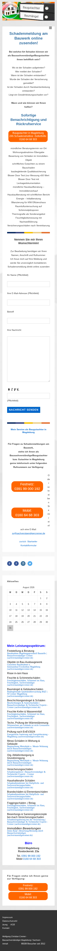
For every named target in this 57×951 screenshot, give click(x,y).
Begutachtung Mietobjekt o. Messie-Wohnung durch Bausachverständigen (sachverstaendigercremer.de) (27, 748)
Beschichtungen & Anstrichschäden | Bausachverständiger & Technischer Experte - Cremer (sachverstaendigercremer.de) (27, 705)
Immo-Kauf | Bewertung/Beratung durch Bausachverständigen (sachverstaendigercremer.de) (25, 833)
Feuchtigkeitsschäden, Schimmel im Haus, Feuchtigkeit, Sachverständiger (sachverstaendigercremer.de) (26, 682)
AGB (12, 924)
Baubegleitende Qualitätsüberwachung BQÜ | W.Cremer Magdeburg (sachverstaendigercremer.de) (27, 694)
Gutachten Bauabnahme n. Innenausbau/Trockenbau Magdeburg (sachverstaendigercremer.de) (23, 667)
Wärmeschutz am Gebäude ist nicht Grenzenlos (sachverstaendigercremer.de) (28, 726)
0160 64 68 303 (32, 859)
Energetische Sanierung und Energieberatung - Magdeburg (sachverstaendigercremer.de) (28, 735)
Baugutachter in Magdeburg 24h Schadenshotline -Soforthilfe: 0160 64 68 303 (28, 136)
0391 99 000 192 (30, 856)
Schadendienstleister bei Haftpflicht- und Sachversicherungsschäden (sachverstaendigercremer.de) (25, 785)
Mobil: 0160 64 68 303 (27, 513)
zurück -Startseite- (28, 541)
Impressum (7, 917)
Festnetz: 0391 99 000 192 (27, 486)
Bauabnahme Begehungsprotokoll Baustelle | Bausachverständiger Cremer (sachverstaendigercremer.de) (27, 655)
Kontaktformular (29, 545)
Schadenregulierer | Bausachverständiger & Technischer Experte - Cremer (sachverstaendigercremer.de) (26, 774)
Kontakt (6, 928)
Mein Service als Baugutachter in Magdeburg (28, 431)
